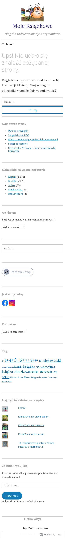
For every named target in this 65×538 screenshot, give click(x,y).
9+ (36, 360)
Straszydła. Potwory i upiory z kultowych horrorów (31, 149)
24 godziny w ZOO (18, 135)
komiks (18, 366)
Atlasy (11, 185)
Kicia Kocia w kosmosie (31, 434)
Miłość (21, 408)
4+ (11, 360)
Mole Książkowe (32, 25)
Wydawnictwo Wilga (49, 377)
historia (11, 367)
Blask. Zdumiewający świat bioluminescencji (33, 139)
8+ (32, 360)
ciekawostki (52, 360)
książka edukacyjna (39, 366)
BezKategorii (15, 193)
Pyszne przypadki (18, 131)
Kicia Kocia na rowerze (31, 425)
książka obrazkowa (16, 371)
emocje (4, 367)
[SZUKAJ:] (32, 101)
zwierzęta (6, 381)
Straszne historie (18, 143)
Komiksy (13, 181)
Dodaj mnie (12, 495)
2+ (3, 361)
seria (5, 376)
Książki (12, 176)
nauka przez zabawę (43, 372)
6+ (22, 360)
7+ (27, 360)
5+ (16, 360)
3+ (6, 360)
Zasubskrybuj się (15, 466)
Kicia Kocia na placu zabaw (33, 416)
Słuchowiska (15, 189)
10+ (41, 360)
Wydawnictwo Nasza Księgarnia (25, 377)
